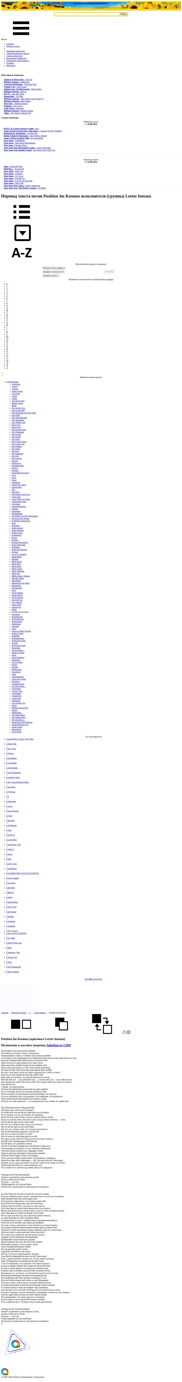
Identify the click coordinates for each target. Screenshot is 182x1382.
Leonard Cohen (13, 777)
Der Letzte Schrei (19, 442)
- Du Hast (13, 96)
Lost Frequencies (13, 967)
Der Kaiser (16, 437)
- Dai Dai (18, 79)
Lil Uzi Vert (11, 907)
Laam (8, 859)
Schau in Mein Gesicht (21, 631)
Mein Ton (16, 573)
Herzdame (16, 511)
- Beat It (15, 91)
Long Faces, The (13, 844)
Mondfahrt (16, 581)
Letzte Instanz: (12, 382)
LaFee (9, 948)
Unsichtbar (16, 693)
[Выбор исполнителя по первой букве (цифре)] (22, 262)
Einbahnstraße (18, 466)
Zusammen (16, 729)
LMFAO (10, 892)
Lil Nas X (10, 835)
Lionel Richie (12, 902)
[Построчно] (62, 1033)
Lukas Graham (12, 972)
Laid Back (10, 926)
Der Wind (16, 449)
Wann (14, 705)
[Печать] (124, 1033)
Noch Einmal (17, 597)
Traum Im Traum (19, 679)
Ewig (14, 478)
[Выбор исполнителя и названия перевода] (22, 221)
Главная (10, 44)
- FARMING (14, 140)
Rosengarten (17, 621)
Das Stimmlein (18, 420)
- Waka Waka (22, 89)
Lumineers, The (13, 952)
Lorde (8, 830)
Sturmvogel (16, 669)
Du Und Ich (17, 458)
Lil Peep (9, 753)
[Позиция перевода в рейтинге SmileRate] (128, 1033)
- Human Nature (18, 111)
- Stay (21, 129)
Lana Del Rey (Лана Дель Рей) (19, 739)
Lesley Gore (11, 864)
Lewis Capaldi (12, 878)
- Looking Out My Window (33, 131)
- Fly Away (13, 176)
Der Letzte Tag (18, 444)
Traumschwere (18, 684)
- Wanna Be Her (13, 166)
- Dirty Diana (17, 101)
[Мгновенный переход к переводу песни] (22, 241)
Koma (14, 538)
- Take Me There (14, 94)
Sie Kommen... (18, 650)
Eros (14, 475)
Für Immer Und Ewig (21, 494)
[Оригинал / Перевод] (102, 1033)
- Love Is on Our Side (18, 181)
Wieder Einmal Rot (20, 708)
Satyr (14, 629)
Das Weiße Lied (18, 422)
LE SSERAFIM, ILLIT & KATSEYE (22, 873)
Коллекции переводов (16, 58)
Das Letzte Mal (18, 410)
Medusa (15, 559)
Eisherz (15, 468)
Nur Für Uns (17, 600)
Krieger (15, 552)
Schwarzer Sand (18, 645)
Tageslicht (16, 672)
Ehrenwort (16, 463)
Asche (14, 396)
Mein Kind (16, 566)
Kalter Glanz (17, 533)
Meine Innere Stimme (21, 576)
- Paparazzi (14, 108)
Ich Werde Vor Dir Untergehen (25, 516)
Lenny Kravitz (12, 811)
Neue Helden (17, 593)
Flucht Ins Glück (19, 485)
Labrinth (10, 916)
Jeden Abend (17, 528)
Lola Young (11, 912)
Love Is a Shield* (19, 554)
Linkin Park (11, 744)
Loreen (9, 854)
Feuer (14, 480)
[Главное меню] (21, 37)
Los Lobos (10, 883)
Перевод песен (13, 46)
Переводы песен (18, 1013)
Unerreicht (16, 689)
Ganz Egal (16, 497)
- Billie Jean (16, 82)
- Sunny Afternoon (22, 186)
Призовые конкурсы (15, 51)
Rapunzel (16, 614)
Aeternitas (16, 384)
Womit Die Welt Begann (22, 722)
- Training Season (16, 103)
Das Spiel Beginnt (19, 418)
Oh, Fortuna (17, 602)
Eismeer (15, 470)
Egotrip (15, 461)
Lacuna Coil (11, 957)
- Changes (13, 174)
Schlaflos (15, 636)
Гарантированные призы (17, 53)
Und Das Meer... (19, 686)
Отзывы (10, 63)
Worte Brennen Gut (20, 725)
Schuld (15, 643)
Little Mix (10, 888)
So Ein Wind (17, 662)
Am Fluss (16, 394)
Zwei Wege (16, 732)
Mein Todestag (18, 571)
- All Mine (25, 188)
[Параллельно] (21, 1033)
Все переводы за (92, 153)
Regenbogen (17, 617)
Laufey (9, 897)
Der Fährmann (18, 432)
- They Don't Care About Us (23, 99)
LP (7, 797)
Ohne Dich (16, 605)
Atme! (14, 398)
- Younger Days (15, 145)
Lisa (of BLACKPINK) (16, 933)
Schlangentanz (18, 638)
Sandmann (16, 624)
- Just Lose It (13, 106)
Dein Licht (16, 427)
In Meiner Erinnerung (21, 521)
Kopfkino (16, 547)
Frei (13, 490)
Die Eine (15, 451)
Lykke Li (10, 849)
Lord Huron (11, 825)
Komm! (15, 540)
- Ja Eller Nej (20, 133)
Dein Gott (16, 425)
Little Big (10, 821)
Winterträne (16, 713)
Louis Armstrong (13, 773)
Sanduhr (15, 626)
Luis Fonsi (10, 787)
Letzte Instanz (40, 1013)
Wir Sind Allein (18, 715)
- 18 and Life (14, 169)
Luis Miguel (11, 868)
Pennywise (16, 607)
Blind (14, 406)
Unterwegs (16, 698)
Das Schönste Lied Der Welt (24, 413)
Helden (15, 509)
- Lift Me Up (14, 178)
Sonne (14, 665)
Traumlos (16, 681)
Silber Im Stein (18, 653)
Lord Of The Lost (13, 943)
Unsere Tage (17, 691)
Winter (14, 710)
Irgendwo (16, 526)
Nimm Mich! (17, 595)
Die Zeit (15, 456)
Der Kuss (16, 439)
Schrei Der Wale (19, 641)
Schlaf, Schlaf (17, 633)
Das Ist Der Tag (18, 408)
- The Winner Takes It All (17, 113)
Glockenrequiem (19, 506)
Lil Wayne (10, 792)
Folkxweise (16, 487)
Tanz (14, 674)
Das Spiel (16, 415)
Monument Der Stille (20, 583)
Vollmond (16, 701)
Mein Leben (17, 569)
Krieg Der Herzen (19, 550)
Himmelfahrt (17, 514)
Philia (14, 609)
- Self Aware (15, 87)
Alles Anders (17, 391)
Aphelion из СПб (58, 1045)
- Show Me (13, 183)
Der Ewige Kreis (19, 430)
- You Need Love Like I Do (29, 150)
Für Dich (15, 492)
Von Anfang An (18, 703)
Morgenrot (16, 585)
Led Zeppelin (12, 768)
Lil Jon (9, 816)
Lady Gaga (11, 749)
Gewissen (16, 504)
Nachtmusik (17, 588)
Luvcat (9, 806)
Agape (14, 386)
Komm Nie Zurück (20, 542)
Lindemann (11, 801)
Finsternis (16, 482)
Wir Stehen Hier (18, 717)
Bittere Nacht (17, 403)
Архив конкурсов (14, 56)
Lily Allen (10, 938)
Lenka (9, 962)
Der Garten (16, 434)
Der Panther (17, 446)
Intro (14, 523)
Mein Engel (17, 562)
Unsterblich (16, 696)
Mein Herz (16, 564)
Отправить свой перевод (17, 61)
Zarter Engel (17, 727)
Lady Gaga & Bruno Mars (17, 782)
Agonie (15, 389)
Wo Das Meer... (18, 720)
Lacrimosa (10, 921)
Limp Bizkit (11, 758)
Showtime (16, 648)
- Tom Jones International (19, 143)
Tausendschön (18, 677)
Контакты (10, 65)
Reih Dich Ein (18, 619)
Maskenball (16, 557)
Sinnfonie (16, 660)
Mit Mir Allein (18, 578)
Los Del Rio (11, 840)
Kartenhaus (16, 535)
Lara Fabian (11, 763)
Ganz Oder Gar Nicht (21, 499)
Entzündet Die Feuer (20, 473)
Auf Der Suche (18, 401)
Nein (14, 590)
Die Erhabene (17, 454)
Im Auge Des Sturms (20, 518)
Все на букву (93, 979)
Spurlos (15, 667)
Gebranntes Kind (19, 502)
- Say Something (23, 138)
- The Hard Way (20, 84)
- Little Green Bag (27, 148)
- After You (13, 171)
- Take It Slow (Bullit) (25, 136)
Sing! (14, 655)
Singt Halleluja (18, 657)
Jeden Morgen (18, 530)
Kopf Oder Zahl (18, 545)
